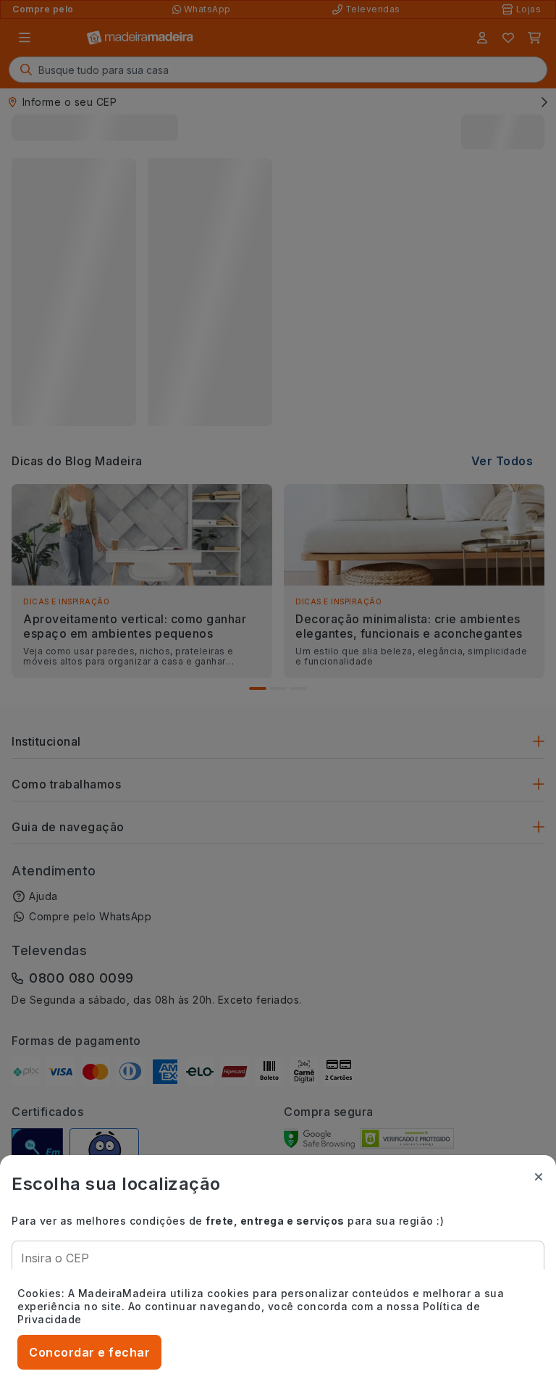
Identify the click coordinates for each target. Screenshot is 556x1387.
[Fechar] (538, 1177)
